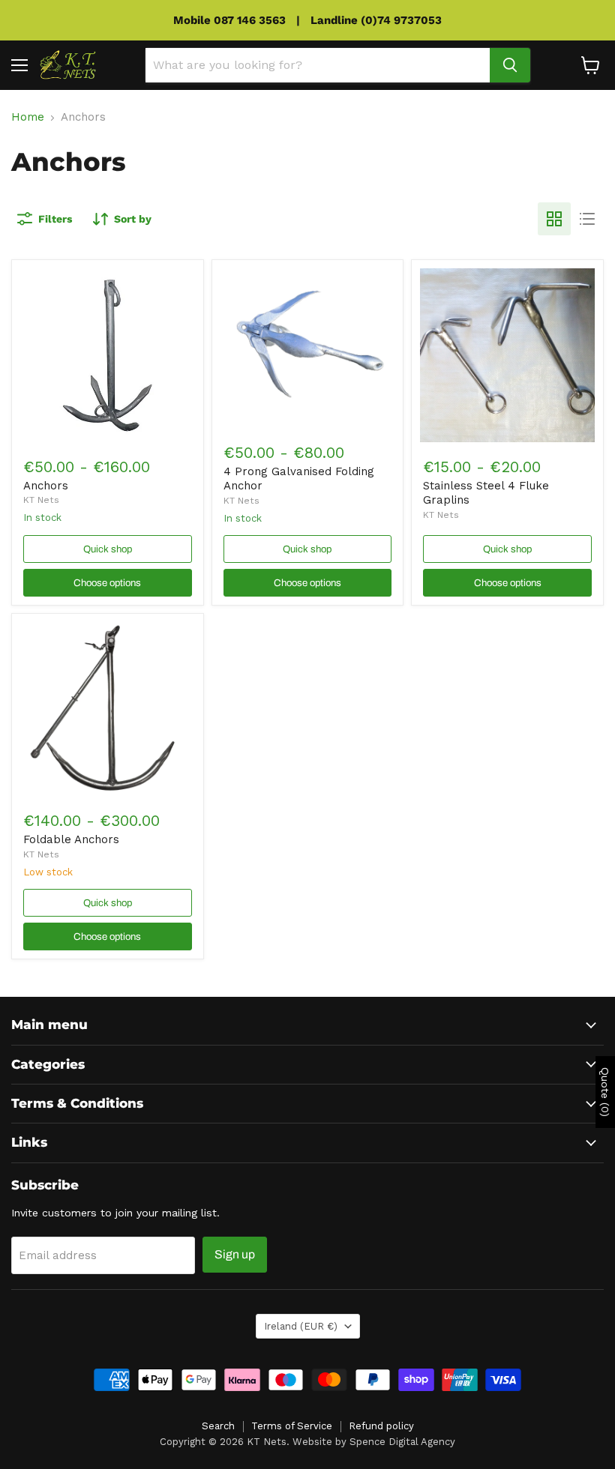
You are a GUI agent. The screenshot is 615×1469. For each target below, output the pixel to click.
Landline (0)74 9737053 (376, 20)
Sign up (234, 1254)
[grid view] (554, 218)
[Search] (510, 65)
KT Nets (41, 500)
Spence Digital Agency (402, 1441)
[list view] (587, 218)
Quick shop (107, 549)
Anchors (45, 485)
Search (218, 1426)
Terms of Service (291, 1426)
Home (27, 117)
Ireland (301, 1326)
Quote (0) (605, 1092)
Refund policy (381, 1426)
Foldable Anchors (71, 839)
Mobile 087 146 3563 (229, 20)
